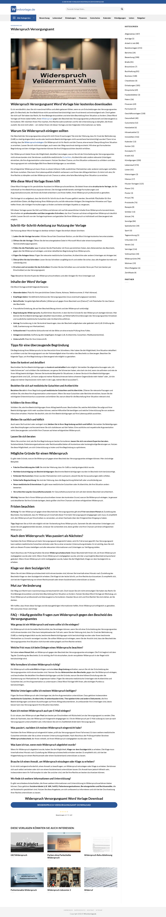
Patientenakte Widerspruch (24, 890)
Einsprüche (129, 90)
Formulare (129, 109)
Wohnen (128, 263)
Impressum (68, 910)
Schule (127, 216)
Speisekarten (130, 226)
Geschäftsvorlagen (132, 113)
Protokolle (129, 202)
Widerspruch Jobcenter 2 (59, 890)
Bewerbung (44, 18)
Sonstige (128, 221)
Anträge (128, 38)
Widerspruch (47, 118)
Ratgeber (141, 18)
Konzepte (129, 151)
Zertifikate (129, 272)
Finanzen (83, 18)
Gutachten (66, 157)
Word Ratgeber (131, 268)
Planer (127, 188)
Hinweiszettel (130, 132)
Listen (131, 18)
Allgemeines (130, 34)
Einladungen (70, 18)
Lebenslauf (57, 18)
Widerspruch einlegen (34, 142)
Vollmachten (130, 254)
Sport (127, 230)
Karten (128, 146)
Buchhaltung (130, 71)
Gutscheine (95, 18)
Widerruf (88, 890)
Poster (127, 193)
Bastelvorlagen (131, 48)
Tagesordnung (131, 235)
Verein (127, 244)
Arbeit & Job (130, 43)
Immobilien (129, 137)
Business (128, 76)
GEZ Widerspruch (19, 855)
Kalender (107, 18)
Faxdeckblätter (131, 95)
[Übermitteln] (122, 9)
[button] (23, 18)
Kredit (127, 155)
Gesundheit (130, 118)
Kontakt (90, 910)
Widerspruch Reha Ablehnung (98, 855)
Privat (127, 197)
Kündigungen (120, 18)
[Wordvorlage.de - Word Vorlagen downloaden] (23, 9)
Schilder (128, 212)
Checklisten (130, 80)
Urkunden (129, 240)
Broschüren (130, 66)
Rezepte (128, 207)
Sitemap (99, 910)
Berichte (128, 52)
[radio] (60, 811)
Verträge (128, 249)
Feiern (127, 99)
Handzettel (129, 127)
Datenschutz (79, 910)
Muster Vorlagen (132, 183)
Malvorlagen (130, 174)
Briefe (127, 62)
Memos (128, 179)
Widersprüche (16, 25)
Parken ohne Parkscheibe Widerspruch (59, 856)
